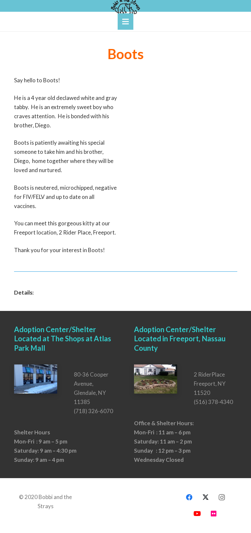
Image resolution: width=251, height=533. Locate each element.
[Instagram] (222, 497)
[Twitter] (205, 497)
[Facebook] (189, 497)
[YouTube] (197, 514)
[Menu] (125, 21)
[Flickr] (214, 514)
